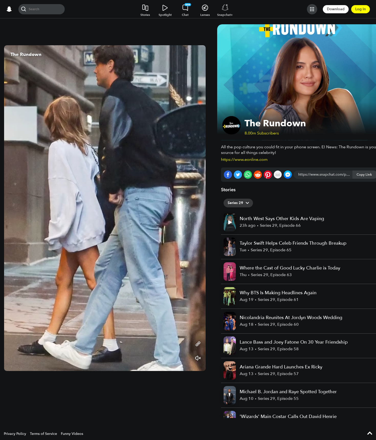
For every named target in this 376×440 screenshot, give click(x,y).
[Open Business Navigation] (312, 9)
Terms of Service (43, 433)
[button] (197, 208)
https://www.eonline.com (244, 159)
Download (336, 9)
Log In (360, 9)
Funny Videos (72, 433)
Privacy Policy (15, 433)
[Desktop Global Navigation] (9, 9)
